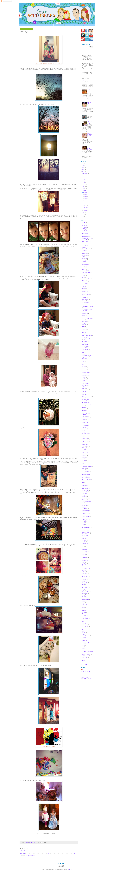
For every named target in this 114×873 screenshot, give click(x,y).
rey (82, 565)
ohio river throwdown (86, 527)
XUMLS (83, 660)
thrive (83, 621)
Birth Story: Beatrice (37, 25)
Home (20, 25)
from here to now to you (87, 396)
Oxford (83, 537)
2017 (83, 164)
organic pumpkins (85, 532)
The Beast (84, 612)
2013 (83, 171)
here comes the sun (86, 429)
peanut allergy (85, 543)
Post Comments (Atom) (30, 856)
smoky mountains (85, 592)
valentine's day (85, 644)
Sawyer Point (84, 573)
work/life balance (85, 656)
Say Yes (83, 575)
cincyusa (83, 315)
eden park (84, 354)
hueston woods (85, 438)
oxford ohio (84, 538)
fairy (83, 364)
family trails (84, 374)
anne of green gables (86, 241)
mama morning (85, 490)
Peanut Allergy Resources (83, 25)
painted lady (84, 540)
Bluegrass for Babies (86, 272)
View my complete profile (86, 671)
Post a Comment (24, 851)
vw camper (84, 648)
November (85, 175)
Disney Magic (84, 341)
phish (83, 546)
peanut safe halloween (86, 545)
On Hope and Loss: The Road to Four (47, 25)
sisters (83, 586)
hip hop (83, 430)
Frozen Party (84, 401)
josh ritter (84, 457)
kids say (83, 465)
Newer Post (22, 853)
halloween (84, 424)
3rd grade (84, 224)
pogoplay (83, 553)
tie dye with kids (85, 626)
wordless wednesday (86, 654)
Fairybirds (84, 366)
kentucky (84, 460)
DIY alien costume (85, 346)
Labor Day (84, 473)
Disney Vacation (85, 343)
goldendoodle (84, 410)
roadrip (83, 567)
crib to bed (84, 328)
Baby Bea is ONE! (89, 103)
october (83, 524)
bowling (83, 277)
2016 (83, 165)
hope (83, 436)
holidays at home (85, 433)
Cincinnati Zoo (85, 313)
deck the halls (85, 331)
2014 (83, 169)
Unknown (84, 670)
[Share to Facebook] (44, 842)
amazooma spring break (87, 238)
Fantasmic (84, 377)
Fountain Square (85, 393)
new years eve (85, 515)
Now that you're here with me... (89, 134)
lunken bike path (85, 487)
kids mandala (84, 463)
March (84, 190)
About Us (24, 25)
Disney (83, 334)
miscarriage (84, 496)
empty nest (84, 360)
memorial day (84, 492)
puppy (83, 562)
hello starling (84, 427)
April (84, 188)
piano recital (84, 549)
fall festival (84, 368)
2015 (83, 167)
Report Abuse (84, 664)
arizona (83, 247)
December (85, 173)
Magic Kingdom (85, 488)
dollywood (84, 348)
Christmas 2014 (85, 297)
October (85, 177)
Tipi (82, 629)
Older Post (75, 853)
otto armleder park (86, 534)
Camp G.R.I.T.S (85, 286)
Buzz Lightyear (85, 283)
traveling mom (85, 637)
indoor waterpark (85, 446)
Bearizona (84, 268)
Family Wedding (85, 376)
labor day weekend (86, 474)
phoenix (83, 548)
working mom (85, 657)
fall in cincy (84, 369)
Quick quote (84, 53)
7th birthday (84, 225)
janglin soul (84, 454)
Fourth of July (85, 394)
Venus (83, 645)
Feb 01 (85, 206)
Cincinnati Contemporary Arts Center (87, 310)
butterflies (84, 280)
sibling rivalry (84, 583)
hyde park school (85, 441)
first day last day (85, 382)
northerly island (85, 520)
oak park (84, 521)
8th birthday (84, 227)
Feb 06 (85, 202)
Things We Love (67, 25)
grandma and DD (85, 421)
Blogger (70, 869)
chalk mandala (85, 291)
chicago (83, 293)
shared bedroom (85, 581)
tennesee (84, 609)
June (84, 185)
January (85, 210)
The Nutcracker (85, 614)
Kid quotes (84, 462)
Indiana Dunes (85, 444)
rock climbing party (86, 568)
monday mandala (85, 498)
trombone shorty (85, 642)
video (83, 647)
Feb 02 (85, 204)
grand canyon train (86, 418)
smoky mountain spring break (87, 589)
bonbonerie (84, 274)
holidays (83, 432)
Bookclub (83, 275)
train (83, 634)
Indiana (83, 443)
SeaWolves (84, 579)
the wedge (84, 617)
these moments (85, 618)
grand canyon (85, 416)
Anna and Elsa (85, 240)
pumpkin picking (85, 560)
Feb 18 (85, 198)
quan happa (84, 564)
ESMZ (83, 361)
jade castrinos (85, 452)
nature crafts (84, 508)
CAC (83, 285)
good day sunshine (86, 412)
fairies (83, 363)
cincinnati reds (85, 312)
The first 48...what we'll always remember (90, 147)
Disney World (85, 344)
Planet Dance (84, 551)
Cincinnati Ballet (85, 302)
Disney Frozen (85, 337)
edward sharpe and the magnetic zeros (87, 356)
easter (83, 352)
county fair (84, 324)
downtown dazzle (85, 351)
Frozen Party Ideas (86, 402)
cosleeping (84, 323)
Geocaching (84, 409)
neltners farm (85, 512)
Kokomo (83, 470)
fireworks (84, 380)
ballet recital (84, 258)
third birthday (84, 620)
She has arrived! (85, 71)
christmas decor (85, 299)
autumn (83, 252)
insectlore (84, 449)
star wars (84, 598)
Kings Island (84, 468)
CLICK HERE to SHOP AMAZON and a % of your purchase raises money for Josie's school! (86, 679)
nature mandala (85, 510)
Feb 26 (86, 194)
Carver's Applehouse (86, 290)
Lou (82, 481)
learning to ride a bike (86, 479)
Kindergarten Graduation (87, 466)
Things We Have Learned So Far (59, 25)
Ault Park (84, 250)
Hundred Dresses (85, 440)
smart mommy (85, 587)
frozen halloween (85, 399)
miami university (85, 493)
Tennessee (84, 610)
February (85, 192)
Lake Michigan (85, 476)
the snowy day (85, 615)
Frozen (83, 398)
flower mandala (85, 390)
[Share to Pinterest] (45, 842)
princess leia (84, 556)
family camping (85, 371)
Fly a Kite (84, 391)
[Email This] (40, 842)
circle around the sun (86, 317)
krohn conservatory (86, 471)
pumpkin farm (85, 557)
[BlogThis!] (41, 842)
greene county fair (86, 422)
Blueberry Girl (85, 271)
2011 (83, 215)
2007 (83, 216)
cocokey (83, 320)
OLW (83, 529)
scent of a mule (85, 576)
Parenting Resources (75, 25)
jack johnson (84, 451)
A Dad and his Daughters (90, 122)
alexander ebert (85, 233)
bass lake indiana (85, 263)
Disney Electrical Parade (87, 335)
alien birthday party (86, 235)
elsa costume (84, 358)
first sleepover (85, 385)
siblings (83, 584)
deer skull (84, 332)
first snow (84, 387)
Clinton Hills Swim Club (87, 318)
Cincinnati (84, 301)
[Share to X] (43, 842)
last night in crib (85, 477)
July (84, 183)
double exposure (85, 349)
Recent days (86, 207)
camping (84, 288)
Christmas (84, 296)
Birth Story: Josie (29, 25)
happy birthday (85, 425)
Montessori (84, 500)
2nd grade (84, 222)
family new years (85, 372)
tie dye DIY (84, 623)
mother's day (84, 504)
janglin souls (84, 455)
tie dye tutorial (85, 625)
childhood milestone (86, 294)
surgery (83, 603)
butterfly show (85, 282)
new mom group (85, 513)
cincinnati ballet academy (87, 304)
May (84, 187)
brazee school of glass (86, 279)
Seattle (83, 578)
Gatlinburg (84, 407)
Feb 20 (85, 196)
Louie (83, 482)
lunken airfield (85, 485)
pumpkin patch (85, 559)
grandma (84, 419)
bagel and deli (85, 255)
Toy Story (84, 632)
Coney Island (84, 321)
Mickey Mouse (85, 495)
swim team (84, 604)
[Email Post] (38, 842)
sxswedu (84, 606)
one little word (85, 531)
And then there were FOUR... (89, 91)
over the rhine (85, 535)
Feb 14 (85, 200)
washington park (85, 650)
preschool (84, 554)
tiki (82, 628)
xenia (83, 659)
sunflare (83, 601)
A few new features (86, 62)
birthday (83, 269)
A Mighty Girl (84, 229)
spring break (84, 596)
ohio (82, 526)
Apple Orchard (85, 245)
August (85, 181)
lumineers (84, 484)
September (85, 179)
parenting (84, 542)
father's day (84, 379)
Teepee (83, 607)
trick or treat (84, 640)
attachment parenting (86, 249)
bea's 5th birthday (85, 264)
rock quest (84, 570)
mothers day (84, 505)
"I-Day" (83, 80)
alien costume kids (86, 236)
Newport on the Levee (86, 518)
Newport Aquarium (86, 516)
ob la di (83, 523)
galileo (83, 405)
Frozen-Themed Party (86, 404)
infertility (84, 447)
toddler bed (84, 631)
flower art (84, 388)
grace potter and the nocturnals (86, 414)
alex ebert (84, 232)
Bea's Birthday (85, 266)
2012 (83, 213)
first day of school (85, 383)
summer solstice (85, 599)
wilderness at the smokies (87, 651)
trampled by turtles (86, 636)
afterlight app (85, 230)
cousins (83, 326)
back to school (85, 253)
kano (83, 459)
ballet (83, 256)
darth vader (84, 329)
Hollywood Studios (85, 435)
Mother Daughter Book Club (86, 502)
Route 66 (84, 571)
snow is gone (84, 593)
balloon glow (84, 260)
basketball (84, 261)
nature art (84, 507)
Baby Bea (89, 115)
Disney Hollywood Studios (87, 339)
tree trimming (85, 639)
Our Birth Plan (91, 25)
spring (83, 595)
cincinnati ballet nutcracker (87, 306)
